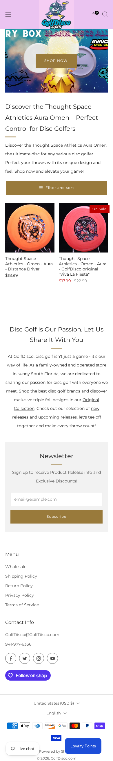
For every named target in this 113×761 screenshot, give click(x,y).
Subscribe (56, 516)
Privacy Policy (19, 595)
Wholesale (15, 566)
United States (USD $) (54, 703)
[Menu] (8, 14)
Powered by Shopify (56, 751)
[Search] (105, 14)
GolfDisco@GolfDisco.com (32, 634)
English (53, 713)
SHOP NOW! (56, 60)
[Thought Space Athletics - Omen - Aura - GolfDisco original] (83, 228)
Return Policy (19, 585)
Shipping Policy (21, 576)
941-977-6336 (18, 644)
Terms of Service (22, 604)
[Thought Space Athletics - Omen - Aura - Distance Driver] (29, 228)
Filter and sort (59, 187)
